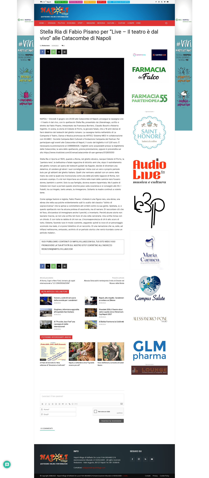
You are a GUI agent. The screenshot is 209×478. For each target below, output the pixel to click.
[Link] (69, 404)
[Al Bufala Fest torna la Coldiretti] (91, 324)
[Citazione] (62, 404)
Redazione (46, 45)
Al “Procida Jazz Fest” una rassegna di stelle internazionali (64, 324)
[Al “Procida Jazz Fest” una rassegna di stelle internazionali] (46, 324)
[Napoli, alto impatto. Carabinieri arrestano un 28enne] (91, 301)
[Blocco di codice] (66, 404)
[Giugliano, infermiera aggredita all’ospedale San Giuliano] (46, 312)
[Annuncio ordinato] (56, 404)
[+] (76, 404)
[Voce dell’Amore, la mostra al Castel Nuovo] (111, 351)
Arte (99, 359)
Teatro (72, 359)
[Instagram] (158, 1)
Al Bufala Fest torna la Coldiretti (111, 322)
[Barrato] (52, 404)
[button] (166, 23)
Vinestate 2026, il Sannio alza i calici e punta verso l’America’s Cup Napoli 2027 (111, 312)
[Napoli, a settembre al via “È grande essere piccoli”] (82, 351)
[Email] (59, 51)
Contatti (147, 476)
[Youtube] (167, 1)
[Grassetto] (42, 404)
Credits (125, 476)
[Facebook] (156, 1)
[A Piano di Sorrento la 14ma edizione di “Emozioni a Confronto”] (53, 351)
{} (73, 404)
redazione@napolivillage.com (94, 467)
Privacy (155, 476)
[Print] (64, 51)
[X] (161, 1)
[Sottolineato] (49, 404)
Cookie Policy (164, 476)
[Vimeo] (164, 1)
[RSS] (145, 459)
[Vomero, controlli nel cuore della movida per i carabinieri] (46, 301)
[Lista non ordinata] (59, 404)
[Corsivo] (46, 404)
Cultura (43, 359)
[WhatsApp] (53, 51)
